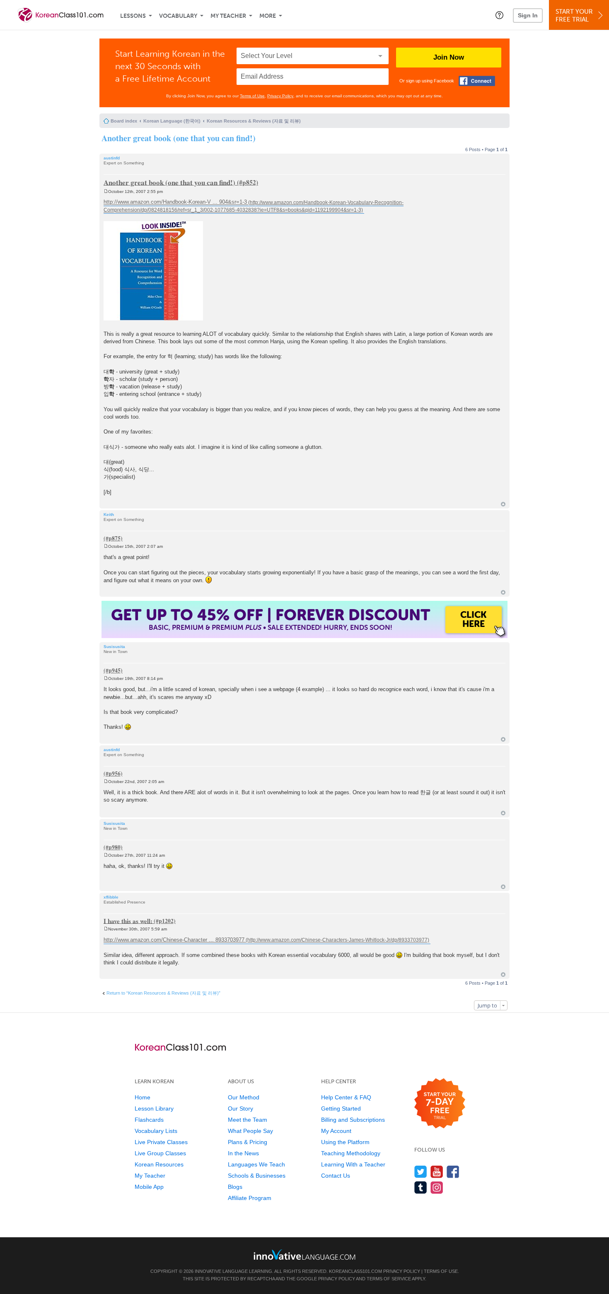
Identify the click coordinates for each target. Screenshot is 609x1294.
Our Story (240, 1108)
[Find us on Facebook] (453, 1171)
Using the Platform (345, 1142)
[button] (499, 15)
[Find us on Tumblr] (420, 1187)
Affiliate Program (249, 1198)
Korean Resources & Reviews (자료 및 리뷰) (254, 120)
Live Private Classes (161, 1142)
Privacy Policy (280, 96)
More (267, 15)
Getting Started (341, 1108)
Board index (124, 120)
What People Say (250, 1131)
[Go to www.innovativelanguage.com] (304, 1254)
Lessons (133, 15)
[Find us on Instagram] (436, 1187)
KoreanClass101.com (355, 1271)
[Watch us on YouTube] (436, 1171)
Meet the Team (247, 1119)
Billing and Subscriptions (353, 1119)
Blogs (235, 1186)
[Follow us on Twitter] (420, 1171)
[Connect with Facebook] (477, 81)
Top (503, 504)
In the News (243, 1153)
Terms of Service (389, 1278)
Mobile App (149, 1186)
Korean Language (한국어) (172, 120)
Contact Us (335, 1175)
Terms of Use (252, 96)
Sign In (528, 15)
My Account (336, 1131)
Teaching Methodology (350, 1153)
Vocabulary (178, 15)
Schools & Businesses (256, 1175)
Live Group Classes (160, 1153)
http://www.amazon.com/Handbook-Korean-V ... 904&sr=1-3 (175, 202)
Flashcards (149, 1119)
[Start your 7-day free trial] (439, 1103)
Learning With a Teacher (353, 1164)
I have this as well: (128, 920)
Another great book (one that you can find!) (179, 138)
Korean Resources (159, 1164)
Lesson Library (154, 1108)
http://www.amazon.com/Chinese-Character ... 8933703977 (174, 940)
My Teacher (228, 15)
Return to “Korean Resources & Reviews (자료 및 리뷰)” (163, 992)
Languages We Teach (256, 1164)
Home (142, 1097)
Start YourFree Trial (574, 15)
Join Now (448, 57)
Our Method (243, 1097)
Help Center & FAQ (346, 1097)
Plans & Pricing (247, 1142)
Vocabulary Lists (156, 1131)
